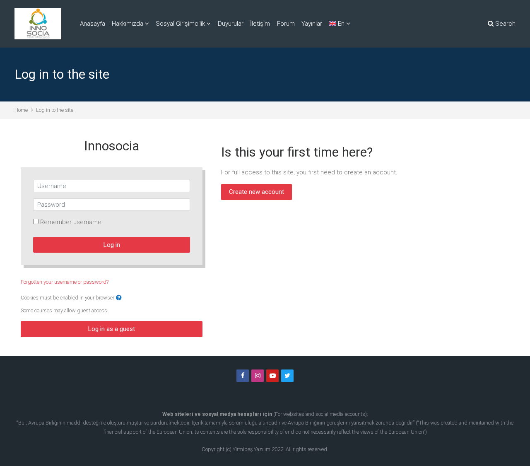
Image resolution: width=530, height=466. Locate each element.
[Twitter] (287, 375)
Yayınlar (311, 23)
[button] (119, 298)
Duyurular (230, 23)
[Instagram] (257, 375)
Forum (286, 23)
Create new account (256, 192)
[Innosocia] (37, 23)
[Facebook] (242, 375)
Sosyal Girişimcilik (180, 23)
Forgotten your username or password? (64, 282)
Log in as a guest (111, 329)
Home (21, 110)
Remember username (70, 222)
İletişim (260, 23)
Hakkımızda (127, 23)
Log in (112, 245)
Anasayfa (92, 23)
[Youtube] (272, 375)
